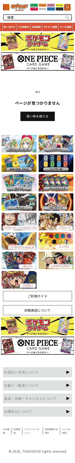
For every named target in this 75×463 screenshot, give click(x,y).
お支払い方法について (21, 372)
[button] (6, 7)
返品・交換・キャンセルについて (30, 398)
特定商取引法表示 (51, 431)
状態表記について (37, 310)
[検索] (67, 17)
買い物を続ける (37, 116)
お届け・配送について (21, 385)
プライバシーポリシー (31, 431)
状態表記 (36, 26)
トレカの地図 (66, 431)
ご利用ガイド (38, 296)
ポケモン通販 (50, 26)
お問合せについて (18, 411)
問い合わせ (9, 26)
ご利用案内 (23, 26)
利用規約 (17, 431)
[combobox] (37, 17)
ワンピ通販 (65, 26)
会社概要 (6, 431)
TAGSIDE (29, 451)
